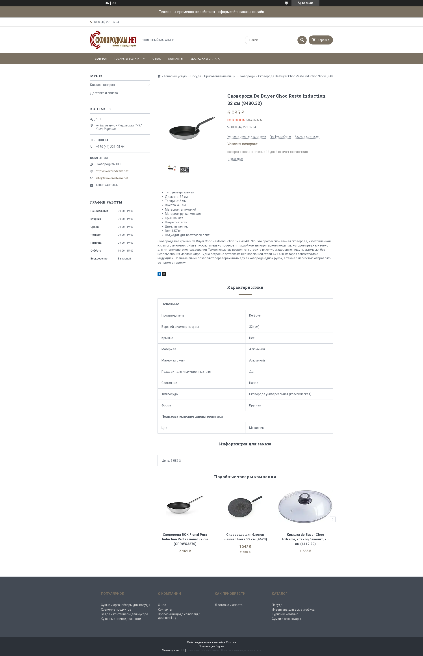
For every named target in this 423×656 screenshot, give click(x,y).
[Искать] (302, 40)
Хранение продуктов (116, 609)
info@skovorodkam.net (112, 178)
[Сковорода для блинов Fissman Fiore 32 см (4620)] (245, 506)
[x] (164, 274)
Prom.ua (231, 642)
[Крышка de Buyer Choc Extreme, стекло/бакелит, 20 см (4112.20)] (305, 506)
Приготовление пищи (219, 76)
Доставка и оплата (205, 58)
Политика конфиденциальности (241, 650)
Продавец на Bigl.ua (211, 646)
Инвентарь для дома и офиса (293, 609)
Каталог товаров (102, 85)
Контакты (175, 58)
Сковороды (247, 76)
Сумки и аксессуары (286, 619)
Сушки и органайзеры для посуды (125, 605)
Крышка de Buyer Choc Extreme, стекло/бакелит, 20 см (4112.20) (305, 539)
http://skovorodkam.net (112, 171)
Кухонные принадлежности (121, 619)
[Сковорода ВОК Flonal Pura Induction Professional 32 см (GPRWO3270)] (185, 506)
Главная (100, 58)
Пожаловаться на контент (203, 650)
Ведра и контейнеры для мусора (124, 614)
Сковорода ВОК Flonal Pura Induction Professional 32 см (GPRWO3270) (185, 539)
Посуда (196, 76)
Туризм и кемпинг (285, 614)
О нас (156, 58)
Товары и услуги (126, 58)
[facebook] (159, 274)
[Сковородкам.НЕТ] (113, 48)
